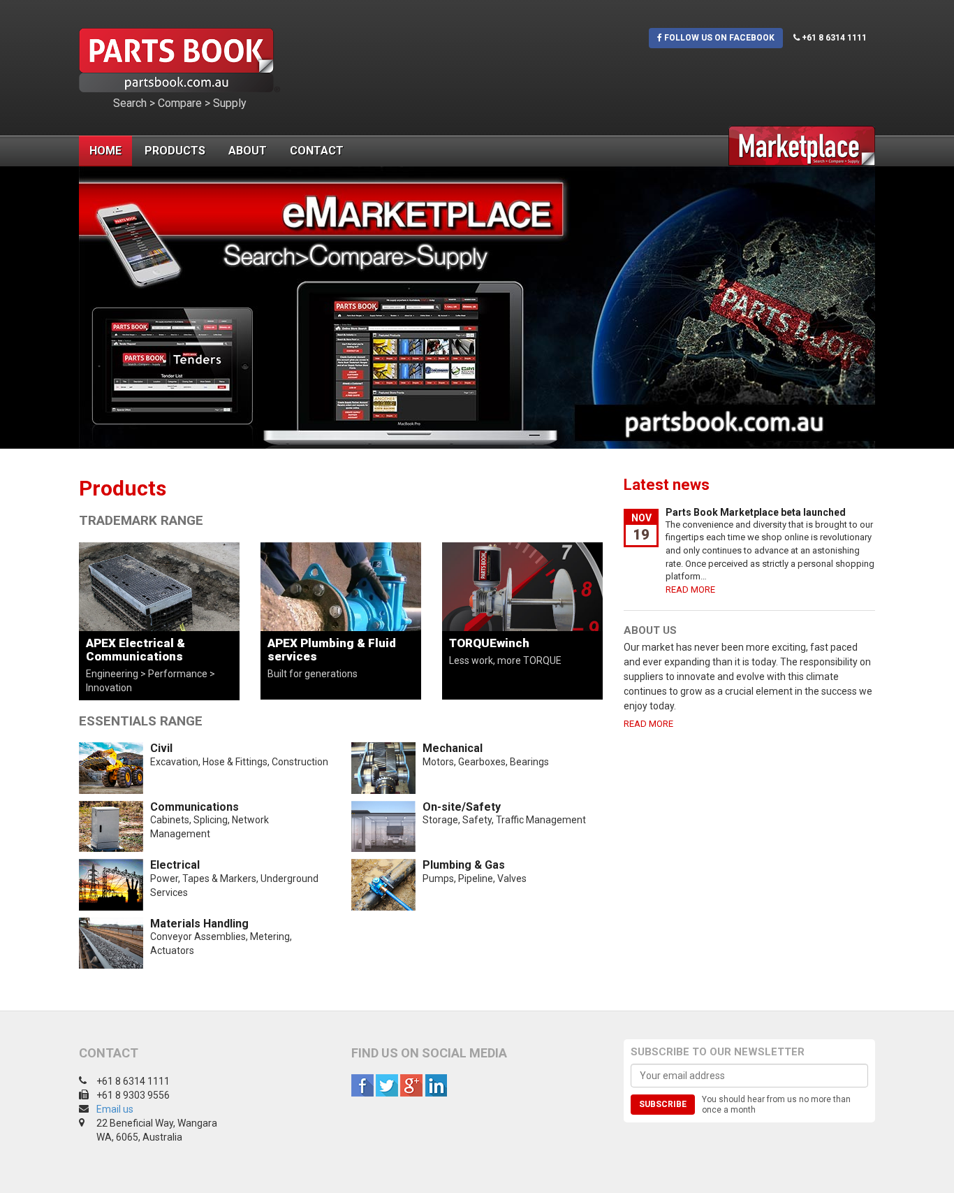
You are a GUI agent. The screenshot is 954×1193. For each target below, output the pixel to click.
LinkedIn (436, 1085)
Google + (411, 1085)
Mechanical (453, 748)
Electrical (175, 865)
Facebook (362, 1085)
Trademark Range (141, 520)
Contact (317, 150)
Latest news (667, 484)
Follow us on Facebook (718, 38)
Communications (194, 807)
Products (175, 150)
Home (105, 150)
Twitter (387, 1085)
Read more (690, 589)
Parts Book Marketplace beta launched (756, 512)
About (247, 150)
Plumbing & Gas (464, 865)
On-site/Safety (462, 807)
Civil (161, 748)
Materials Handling (199, 923)
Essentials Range (141, 721)
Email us (114, 1109)
